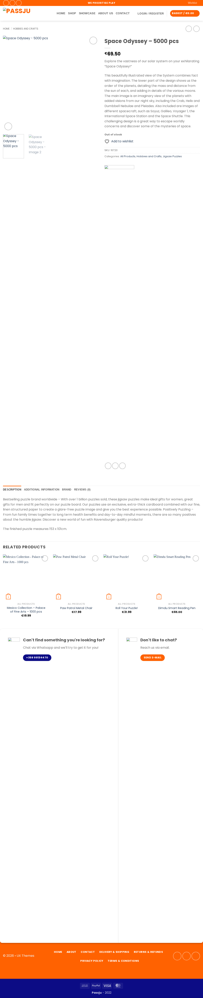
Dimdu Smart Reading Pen (176, 608)
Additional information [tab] (41, 489)
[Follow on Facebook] (6, 3)
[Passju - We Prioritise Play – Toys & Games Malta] (24, 13)
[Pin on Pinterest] (122, 466)
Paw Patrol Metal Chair (76, 608)
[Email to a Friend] (115, 466)
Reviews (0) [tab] (82, 489)
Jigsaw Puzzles (172, 156)
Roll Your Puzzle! (127, 608)
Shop (72, 13)
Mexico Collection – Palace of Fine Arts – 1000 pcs (26, 609)
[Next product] (189, 29)
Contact (123, 13)
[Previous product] (196, 29)
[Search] (52, 13)
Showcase (87, 13)
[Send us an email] (19, 3)
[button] (151, 13)
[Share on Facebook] (108, 466)
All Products (127, 156)
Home (61, 13)
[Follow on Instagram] (12, 3)
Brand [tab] (66, 489)
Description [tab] (12, 489)
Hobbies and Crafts (25, 28)
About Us (105, 13)
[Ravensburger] (119, 314)
